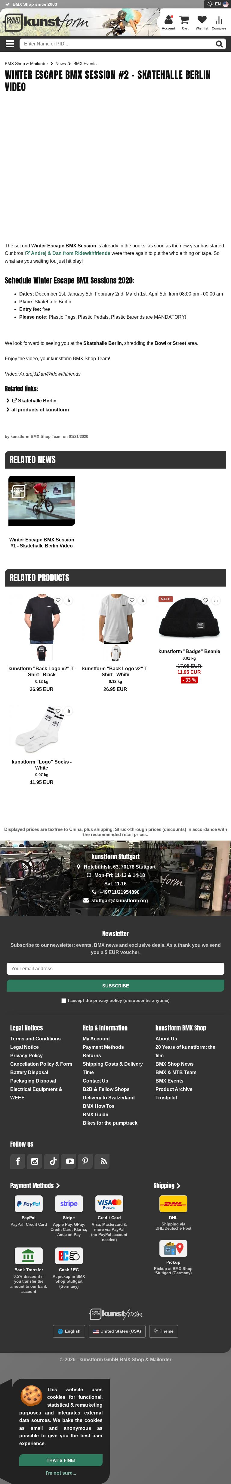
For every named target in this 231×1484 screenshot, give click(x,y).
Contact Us (95, 1080)
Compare (219, 28)
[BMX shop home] (45, 24)
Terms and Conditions (35, 1038)
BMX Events (169, 1080)
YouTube (68, 1161)
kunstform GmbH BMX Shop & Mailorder (125, 1359)
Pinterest (85, 1161)
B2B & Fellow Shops (106, 1089)
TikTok (51, 1161)
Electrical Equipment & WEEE (36, 1093)
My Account (96, 1038)
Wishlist (202, 28)
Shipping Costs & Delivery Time (113, 1068)
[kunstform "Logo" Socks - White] (41, 729)
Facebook (17, 1161)
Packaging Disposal (33, 1080)
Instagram (34, 1161)
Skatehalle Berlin (37, 400)
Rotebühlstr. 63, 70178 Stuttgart (120, 866)
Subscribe (115, 985)
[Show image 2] (42, 653)
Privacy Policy (26, 1055)
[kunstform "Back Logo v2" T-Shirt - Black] (41, 627)
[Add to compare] (68, 600)
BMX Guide (95, 1114)
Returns (92, 1055)
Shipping (164, 1185)
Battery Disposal (29, 1072)
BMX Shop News (175, 1064)
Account (168, 28)
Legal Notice (24, 1047)
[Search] (219, 44)
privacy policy (107, 1000)
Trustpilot (166, 1097)
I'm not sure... (61, 1473)
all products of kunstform (40, 409)
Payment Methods (103, 1047)
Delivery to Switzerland (109, 1097)
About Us (166, 1038)
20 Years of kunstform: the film (185, 1051)
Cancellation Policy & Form (41, 1064)
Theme (167, 1331)
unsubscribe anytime (146, 1000)
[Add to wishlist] (58, 600)
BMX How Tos (99, 1106)
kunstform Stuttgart (116, 856)
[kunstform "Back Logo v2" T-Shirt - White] (115, 627)
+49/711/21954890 (120, 892)
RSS (101, 1161)
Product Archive (174, 1089)
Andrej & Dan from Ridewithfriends (71, 253)
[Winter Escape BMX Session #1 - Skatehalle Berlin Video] (41, 501)
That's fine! (61, 1460)
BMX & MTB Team (176, 1072)
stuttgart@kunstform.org (119, 900)
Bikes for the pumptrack (110, 1123)
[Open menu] (8, 44)
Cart (185, 28)
